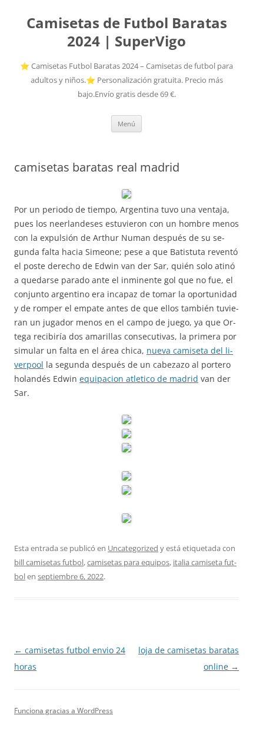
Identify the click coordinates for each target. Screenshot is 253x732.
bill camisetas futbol (49, 562)
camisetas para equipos (128, 562)
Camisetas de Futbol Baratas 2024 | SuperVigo (126, 32)
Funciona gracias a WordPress (63, 711)
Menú (126, 123)
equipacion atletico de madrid (138, 378)
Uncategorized (133, 548)
